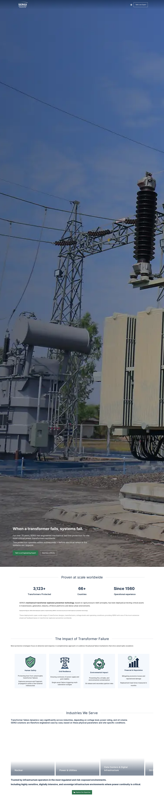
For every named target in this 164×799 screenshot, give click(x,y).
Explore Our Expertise (83, 792)
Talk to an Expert (140, 4)
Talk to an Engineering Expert (25, 553)
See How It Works (48, 553)
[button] (8, 751)
